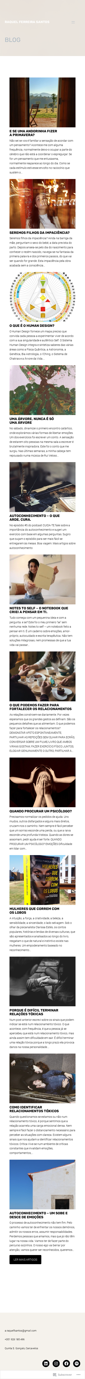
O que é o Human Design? (31, 326)
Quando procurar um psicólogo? (40, 811)
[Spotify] (76, 1363)
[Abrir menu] (73, 22)
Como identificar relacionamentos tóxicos (34, 1109)
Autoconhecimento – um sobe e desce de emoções (38, 1215)
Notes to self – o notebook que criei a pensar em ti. (38, 610)
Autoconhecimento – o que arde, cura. (34, 518)
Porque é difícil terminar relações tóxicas (33, 1012)
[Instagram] (56, 1363)
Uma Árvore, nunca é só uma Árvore (31, 421)
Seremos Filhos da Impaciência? (39, 233)
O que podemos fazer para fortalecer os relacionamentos (40, 707)
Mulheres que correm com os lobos (34, 910)
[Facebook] (66, 1363)
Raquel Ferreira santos (27, 22)
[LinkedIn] (45, 1363)
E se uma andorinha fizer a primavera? (33, 133)
